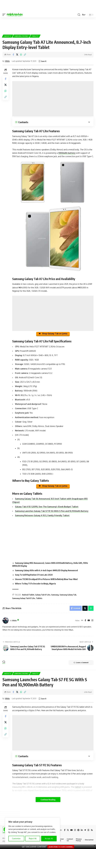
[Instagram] (92, 620)
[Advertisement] (48, 25)
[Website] (82, 620)
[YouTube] (88, 620)
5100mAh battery (67, 153)
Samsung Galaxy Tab (68, 595)
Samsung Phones (21, 36)
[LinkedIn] (81, 830)
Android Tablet (28, 595)
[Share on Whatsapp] (21, 55)
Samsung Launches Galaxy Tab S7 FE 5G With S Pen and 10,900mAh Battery (51, 511)
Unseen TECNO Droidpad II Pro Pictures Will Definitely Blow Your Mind (46, 579)
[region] (32, 831)
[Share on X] (17, 55)
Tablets (35, 36)
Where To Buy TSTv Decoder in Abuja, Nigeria (35, 583)
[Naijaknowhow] (15, 14)
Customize (16, 838)
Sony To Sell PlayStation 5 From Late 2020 (34, 575)
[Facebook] (85, 620)
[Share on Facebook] (13, 55)
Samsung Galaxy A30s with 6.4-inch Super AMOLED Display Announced (46, 570)
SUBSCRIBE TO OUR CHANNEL (61, 847)
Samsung (55, 595)
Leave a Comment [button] (82, 662)
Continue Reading (48, 799)
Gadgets (7, 36)
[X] (68, 830)
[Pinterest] (78, 830)
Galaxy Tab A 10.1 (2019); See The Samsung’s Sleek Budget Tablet (46, 506)
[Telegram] (85, 830)
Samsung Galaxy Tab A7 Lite (23, 598)
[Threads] (88, 830)
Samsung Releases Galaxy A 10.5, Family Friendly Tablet (42, 515)
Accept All (49, 838)
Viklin (7, 61)
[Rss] (92, 830)
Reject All (32, 838)
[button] (4, 14)
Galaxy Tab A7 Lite (42, 595)
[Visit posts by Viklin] (5, 620)
